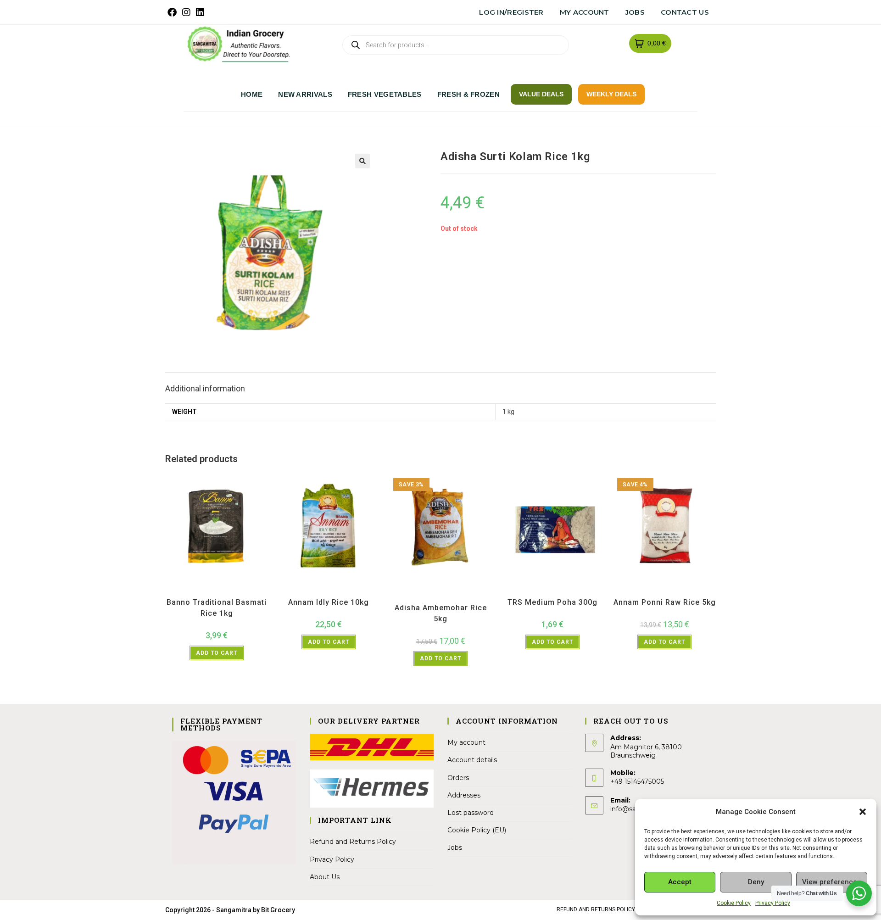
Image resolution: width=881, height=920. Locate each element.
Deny (756, 882)
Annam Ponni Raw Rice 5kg (664, 602)
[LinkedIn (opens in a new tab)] (200, 12)
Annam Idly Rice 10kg (328, 602)
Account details (472, 760)
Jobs (635, 12)
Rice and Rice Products (241, 590)
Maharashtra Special (464, 590)
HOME (251, 94)
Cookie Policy (734, 903)
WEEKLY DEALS (611, 94)
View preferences (831, 882)
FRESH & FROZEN (468, 94)
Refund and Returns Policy (353, 841)
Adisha (399, 590)
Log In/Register (511, 12)
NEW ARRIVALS (305, 94)
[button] (862, 811)
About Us (325, 877)
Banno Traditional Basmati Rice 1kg (217, 608)
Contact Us (685, 12)
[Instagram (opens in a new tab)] (186, 12)
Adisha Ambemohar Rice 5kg (441, 613)
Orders (458, 778)
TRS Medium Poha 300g (552, 602)
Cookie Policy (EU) (476, 830)
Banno (204, 590)
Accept (679, 882)
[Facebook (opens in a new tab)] (173, 12)
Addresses (463, 795)
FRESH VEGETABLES (385, 94)
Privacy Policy (772, 903)
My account (584, 12)
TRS (596, 590)
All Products (180, 590)
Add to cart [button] (216, 653)
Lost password (470, 812)
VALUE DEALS (541, 94)
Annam (316, 590)
